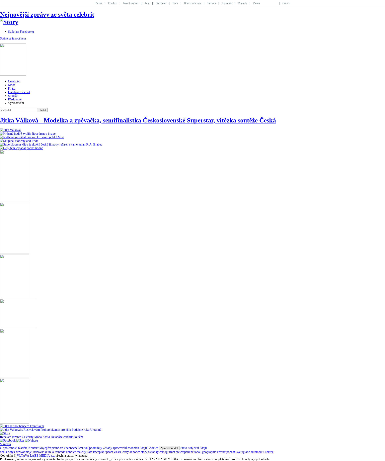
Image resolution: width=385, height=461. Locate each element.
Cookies (153, 448)
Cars (175, 3)
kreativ (221, 452)
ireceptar (99, 452)
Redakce (5, 437)
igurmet (170, 452)
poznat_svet (234, 452)
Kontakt (33, 448)
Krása (11, 88)
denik (4, 452)
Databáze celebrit (19, 92)
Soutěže (13, 95)
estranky (153, 452)
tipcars (109, 452)
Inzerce (16, 437)
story (144, 452)
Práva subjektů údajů (193, 448)
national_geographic (203, 452)
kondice (71, 452)
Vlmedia (5, 444)
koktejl (269, 452)
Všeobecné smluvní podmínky (83, 448)
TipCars (211, 3)
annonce (135, 452)
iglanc (246, 452)
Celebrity (14, 81)
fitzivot (20, 452)
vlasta (118, 452)
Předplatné (14, 99)
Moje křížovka (130, 3)
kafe (90, 452)
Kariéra (22, 448)
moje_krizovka (35, 452)
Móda (11, 85)
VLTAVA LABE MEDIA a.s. (36, 455)
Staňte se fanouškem (13, 38)
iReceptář (161, 3)
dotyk (12, 452)
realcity (82, 452)
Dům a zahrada (192, 3)
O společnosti (8, 448)
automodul (258, 452)
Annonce (227, 3)
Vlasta (256, 3)
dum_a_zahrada (55, 452)
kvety (126, 452)
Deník (98, 3)
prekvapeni (183, 452)
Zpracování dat (169, 448)
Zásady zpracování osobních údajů (125, 448)
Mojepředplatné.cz (51, 448)
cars (162, 452)
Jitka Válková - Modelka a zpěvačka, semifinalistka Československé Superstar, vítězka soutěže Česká (138, 120)
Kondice (112, 3)
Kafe (147, 3)
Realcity (242, 3)
